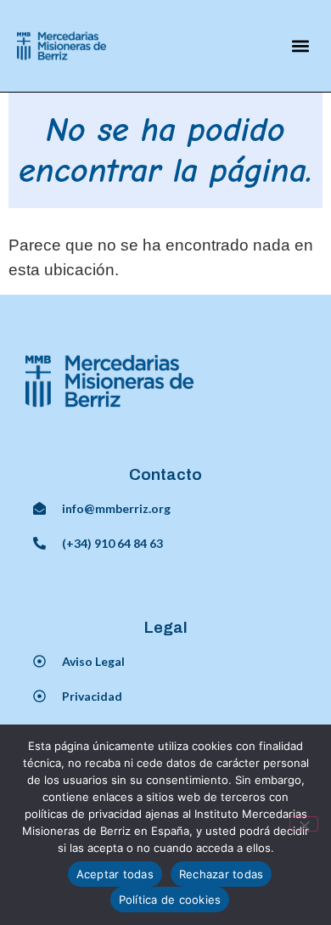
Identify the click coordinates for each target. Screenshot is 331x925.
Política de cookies (170, 899)
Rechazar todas (221, 874)
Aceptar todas (115, 874)
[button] (301, 45)
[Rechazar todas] (303, 824)
